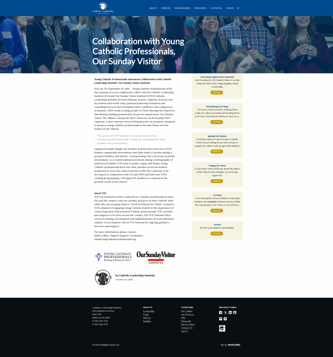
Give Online (186, 311)
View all (217, 92)
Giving (230, 8)
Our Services (187, 314)
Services (166, 8)
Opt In (184, 331)
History (147, 317)
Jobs (183, 317)
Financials (186, 321)
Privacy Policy (188, 324)
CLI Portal (216, 8)
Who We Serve (182, 8)
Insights (147, 321)
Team (146, 314)
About (153, 8)
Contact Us (187, 327)
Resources (200, 8)
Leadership (148, 311)
